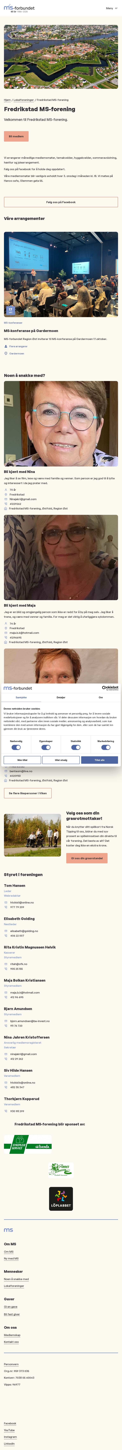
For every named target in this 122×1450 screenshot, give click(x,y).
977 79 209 (17, 907)
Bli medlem (16, 136)
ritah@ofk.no (18, 964)
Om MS (9, 1251)
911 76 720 (16, 1025)
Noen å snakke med (16, 1279)
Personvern (11, 1364)
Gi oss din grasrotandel (87, 858)
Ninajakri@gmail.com (23, 499)
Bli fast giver (12, 1314)
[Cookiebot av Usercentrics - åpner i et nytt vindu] (104, 688)
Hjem (7, 99)
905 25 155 (16, 968)
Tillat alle (100, 760)
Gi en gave (10, 1306)
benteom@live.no (21, 771)
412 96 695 (16, 997)
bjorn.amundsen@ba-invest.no (30, 1021)
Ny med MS (11, 1258)
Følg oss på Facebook (61, 202)
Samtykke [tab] (21, 697)
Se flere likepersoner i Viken (28, 793)
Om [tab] (101, 697)
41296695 (15, 637)
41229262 (15, 503)
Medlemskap (12, 1335)
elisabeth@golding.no (24, 931)
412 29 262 (16, 1058)
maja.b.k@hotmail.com (24, 632)
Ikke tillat (22, 760)
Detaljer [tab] (61, 697)
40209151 (15, 775)
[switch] (46, 747)
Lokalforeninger (24, 99)
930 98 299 (17, 1111)
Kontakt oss (11, 1341)
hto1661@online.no (22, 902)
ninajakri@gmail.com (23, 1054)
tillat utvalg (61, 760)
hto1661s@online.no (22, 1082)
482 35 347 (17, 1087)
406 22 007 (17, 935)
